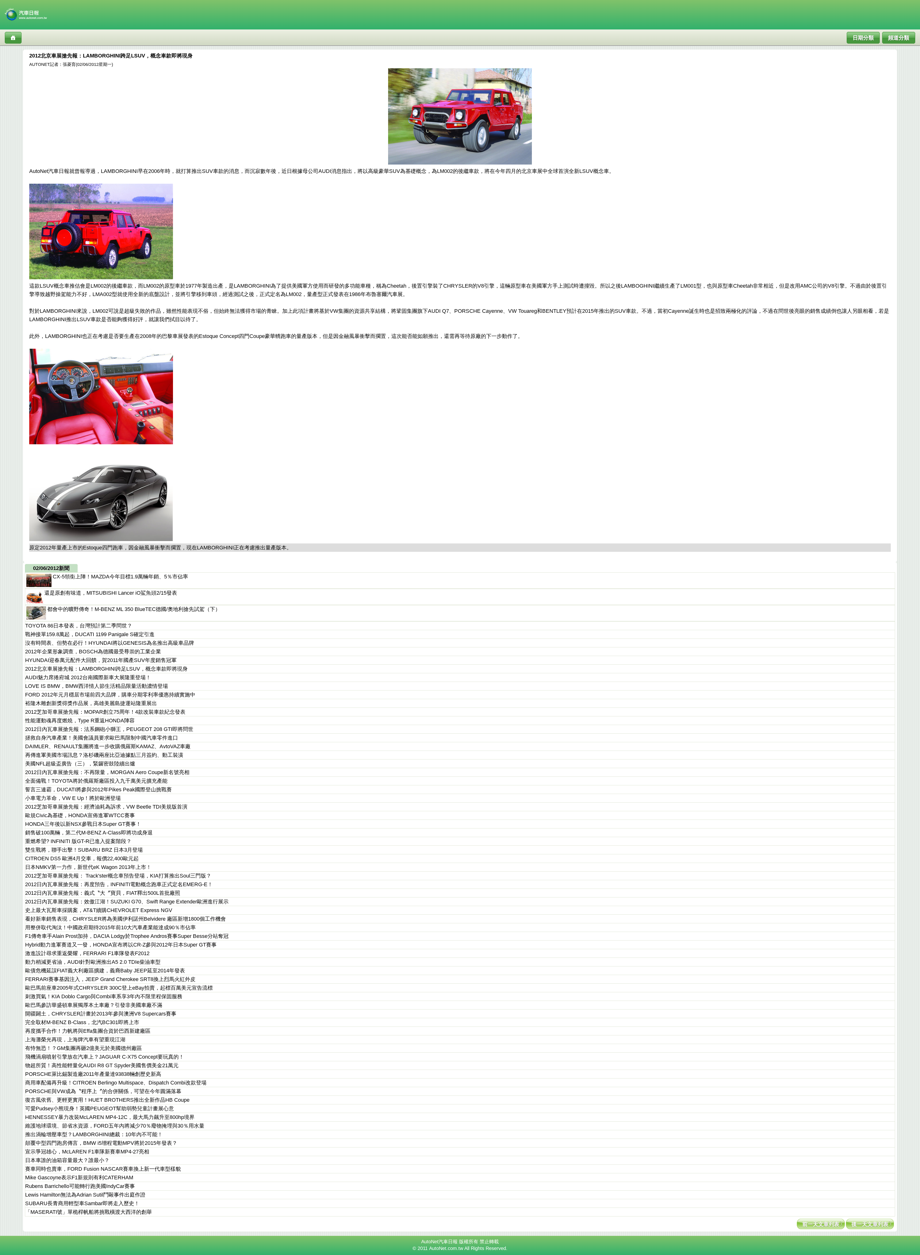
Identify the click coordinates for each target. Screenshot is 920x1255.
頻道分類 (898, 38)
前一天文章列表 (820, 1224)
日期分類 (863, 38)
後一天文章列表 (869, 1224)
